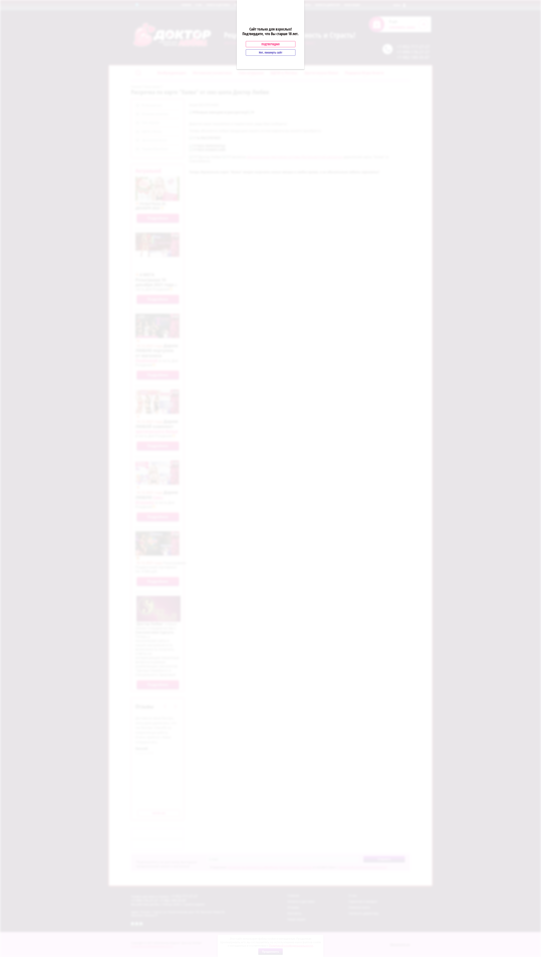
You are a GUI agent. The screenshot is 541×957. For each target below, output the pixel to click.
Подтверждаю (270, 44)
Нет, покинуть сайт (270, 52)
